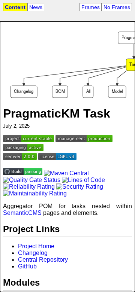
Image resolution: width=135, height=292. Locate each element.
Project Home (36, 246)
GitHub (27, 266)
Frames (90, 7)
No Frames (117, 7)
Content (15, 7)
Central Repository (43, 259)
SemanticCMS (22, 213)
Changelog (33, 253)
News (35, 7)
